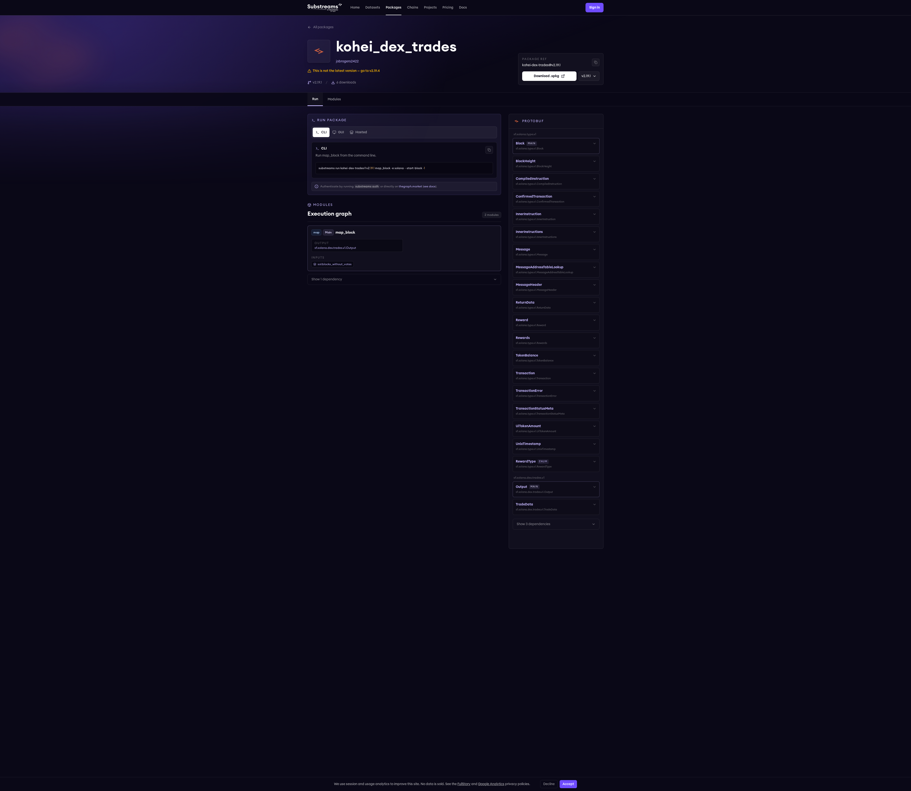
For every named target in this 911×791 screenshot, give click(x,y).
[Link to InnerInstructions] (546, 232)
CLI (324, 132)
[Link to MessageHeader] (545, 284)
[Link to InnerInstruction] (544, 214)
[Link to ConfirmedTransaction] (555, 196)
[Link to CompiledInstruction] (552, 178)
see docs (429, 186)
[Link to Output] (542, 487)
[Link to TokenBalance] (541, 355)
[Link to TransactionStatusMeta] (556, 408)
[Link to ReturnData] (537, 302)
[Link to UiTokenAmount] (544, 426)
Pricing (447, 7)
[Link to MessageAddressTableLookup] (566, 267)
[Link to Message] (533, 249)
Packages (393, 7)
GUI (341, 132)
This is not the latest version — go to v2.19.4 (346, 71)
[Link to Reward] (531, 320)
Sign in (594, 7)
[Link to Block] (540, 143)
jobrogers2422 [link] (347, 61)
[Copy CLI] (489, 150)
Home (355, 7)
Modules (334, 99)
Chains (412, 7)
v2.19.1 (586, 76)
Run (315, 99)
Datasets (372, 7)
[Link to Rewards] (533, 338)
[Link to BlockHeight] (538, 161)
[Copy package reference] (596, 62)
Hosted (361, 132)
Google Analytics (491, 784)
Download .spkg (546, 76)
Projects (430, 7)
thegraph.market (410, 186)
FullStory (463, 784)
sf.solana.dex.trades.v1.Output (335, 247)
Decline (549, 784)
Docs (463, 7)
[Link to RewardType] (552, 461)
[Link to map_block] (358, 232)
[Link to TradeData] (536, 504)
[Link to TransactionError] (546, 390)
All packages (323, 27)
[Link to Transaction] (538, 373)
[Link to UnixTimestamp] (544, 444)
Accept (568, 784)
